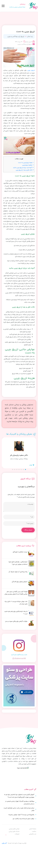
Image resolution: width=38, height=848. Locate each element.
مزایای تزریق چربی (28, 165)
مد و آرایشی (32, 834)
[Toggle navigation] (3, 6)
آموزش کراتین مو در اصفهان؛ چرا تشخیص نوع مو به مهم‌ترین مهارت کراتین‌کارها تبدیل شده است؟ (19, 795)
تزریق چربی (31, 70)
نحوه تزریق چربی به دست (26, 162)
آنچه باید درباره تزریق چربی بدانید (23, 167)
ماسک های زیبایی (14, 831)
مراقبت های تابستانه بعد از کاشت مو (23, 818)
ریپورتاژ (15, 838)
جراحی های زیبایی (14, 828)
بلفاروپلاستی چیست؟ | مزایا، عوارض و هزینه (21, 814)
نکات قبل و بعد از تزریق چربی (24, 170)
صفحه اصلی (32, 828)
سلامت (34, 831)
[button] (25, 469)
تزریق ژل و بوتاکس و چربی (16, 36)
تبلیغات (17, 834)
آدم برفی (4, 843)
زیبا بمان (30, 36)
